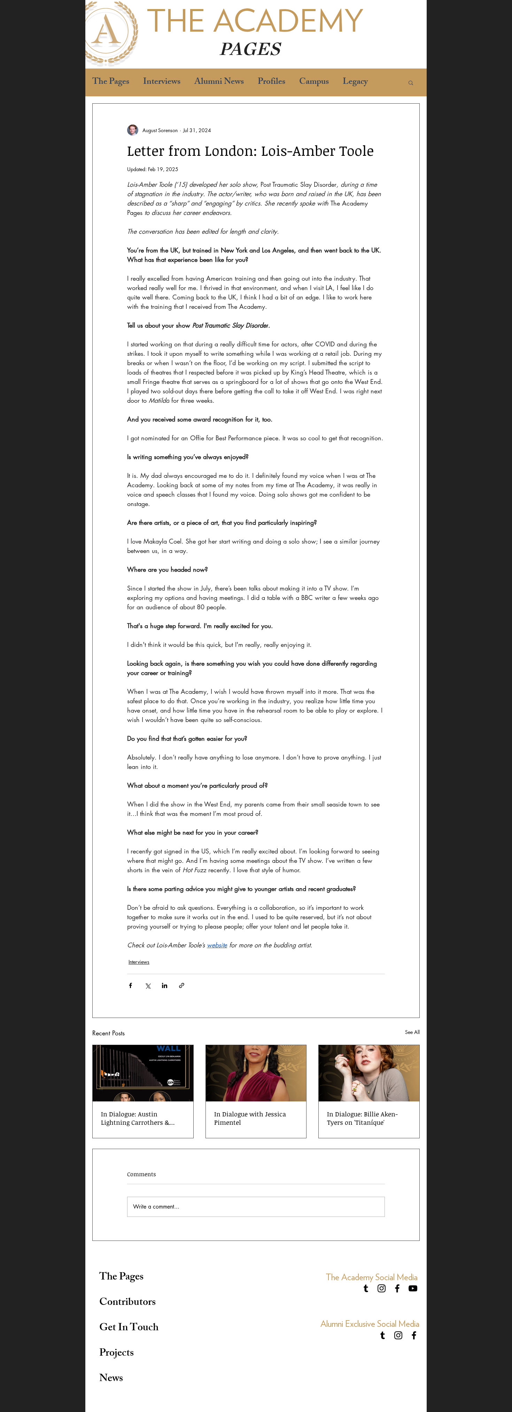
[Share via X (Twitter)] (147, 985)
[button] (411, 82)
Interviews (161, 82)
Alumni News (219, 82)
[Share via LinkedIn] (164, 985)
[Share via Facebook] (130, 985)
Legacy (355, 82)
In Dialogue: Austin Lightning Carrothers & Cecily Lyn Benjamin (135, 1118)
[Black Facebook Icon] (397, 1288)
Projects (116, 1354)
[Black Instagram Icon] (381, 1288)
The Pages (110, 82)
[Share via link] (181, 985)
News (111, 1379)
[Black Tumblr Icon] (365, 1288)
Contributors (127, 1303)
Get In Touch (128, 1328)
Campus (314, 82)
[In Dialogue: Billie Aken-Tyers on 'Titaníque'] (369, 1073)
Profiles (271, 82)
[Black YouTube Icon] (413, 1288)
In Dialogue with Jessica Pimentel (250, 1118)
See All (412, 1032)
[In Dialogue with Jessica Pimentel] (256, 1073)
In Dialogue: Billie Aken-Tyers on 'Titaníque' (362, 1118)
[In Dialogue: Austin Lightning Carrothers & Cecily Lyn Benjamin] (143, 1073)
